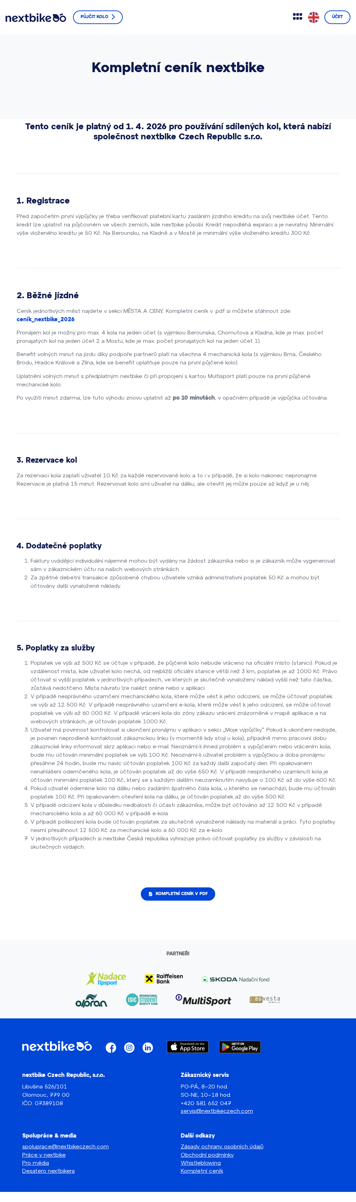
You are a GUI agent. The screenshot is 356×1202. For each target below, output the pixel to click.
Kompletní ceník (202, 1170)
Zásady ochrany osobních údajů (222, 1146)
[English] (314, 17)
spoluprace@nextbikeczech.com (65, 1146)
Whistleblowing (201, 1162)
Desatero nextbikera (48, 1170)
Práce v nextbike (44, 1154)
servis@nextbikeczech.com (217, 1110)
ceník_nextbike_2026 (45, 319)
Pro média (35, 1162)
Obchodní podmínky (207, 1154)
